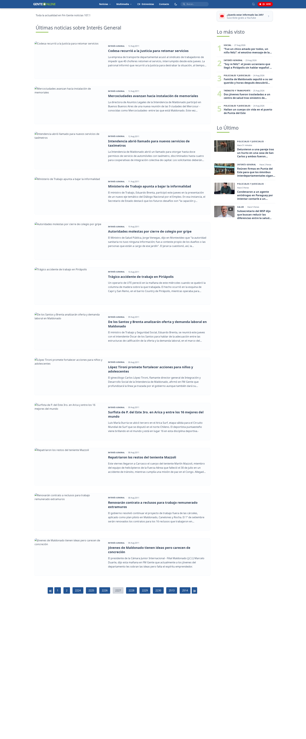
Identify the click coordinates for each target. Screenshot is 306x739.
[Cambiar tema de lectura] (176, 4)
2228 (131, 590)
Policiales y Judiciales (250, 141)
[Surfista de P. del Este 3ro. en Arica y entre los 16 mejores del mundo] (70, 421)
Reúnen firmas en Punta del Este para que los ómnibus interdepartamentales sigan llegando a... (255, 172)
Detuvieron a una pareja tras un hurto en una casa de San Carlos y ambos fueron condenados (255, 153)
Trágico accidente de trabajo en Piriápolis (141, 276)
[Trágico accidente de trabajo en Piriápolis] (70, 286)
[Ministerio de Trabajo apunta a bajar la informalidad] (70, 195)
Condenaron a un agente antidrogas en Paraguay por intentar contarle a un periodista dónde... (255, 195)
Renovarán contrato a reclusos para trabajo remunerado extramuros (152, 504)
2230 (158, 590)
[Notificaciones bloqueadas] (253, 4)
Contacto (164, 4)
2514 (185, 590)
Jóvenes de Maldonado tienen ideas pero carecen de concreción (149, 549)
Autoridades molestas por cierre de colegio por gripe (150, 231)
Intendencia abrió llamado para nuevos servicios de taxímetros (149, 143)
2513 (172, 590)
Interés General (116, 46)
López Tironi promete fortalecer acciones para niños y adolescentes (150, 369)
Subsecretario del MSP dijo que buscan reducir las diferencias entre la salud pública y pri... (254, 214)
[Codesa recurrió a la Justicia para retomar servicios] (70, 60)
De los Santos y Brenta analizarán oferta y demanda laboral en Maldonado (157, 324)
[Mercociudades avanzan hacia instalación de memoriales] (70, 105)
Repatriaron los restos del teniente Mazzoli (142, 457)
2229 (145, 590)
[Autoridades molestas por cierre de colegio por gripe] (70, 240)
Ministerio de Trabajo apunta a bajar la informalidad (149, 186)
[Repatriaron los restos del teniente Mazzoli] (70, 466)
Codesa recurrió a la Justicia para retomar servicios (148, 51)
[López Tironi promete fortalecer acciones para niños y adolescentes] (70, 376)
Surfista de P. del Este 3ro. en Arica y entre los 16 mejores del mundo (156, 414)
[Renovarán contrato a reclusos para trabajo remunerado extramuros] (70, 511)
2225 (91, 590)
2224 (78, 590)
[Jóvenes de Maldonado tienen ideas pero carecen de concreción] (70, 557)
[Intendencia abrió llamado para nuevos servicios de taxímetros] (70, 150)
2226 (105, 590)
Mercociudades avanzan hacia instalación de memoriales (153, 96)
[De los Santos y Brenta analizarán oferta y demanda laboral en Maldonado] (70, 331)
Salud (240, 207)
